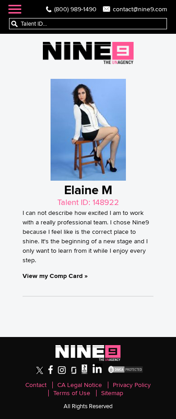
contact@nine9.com (140, 9)
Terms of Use (71, 393)
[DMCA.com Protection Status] (125, 372)
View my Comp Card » (55, 275)
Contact (35, 385)
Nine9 (88, 53)
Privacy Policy (132, 385)
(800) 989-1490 (75, 9)
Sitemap (112, 393)
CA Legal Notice (79, 385)
